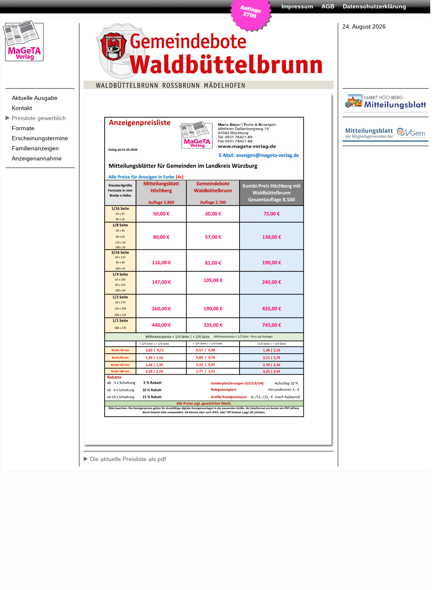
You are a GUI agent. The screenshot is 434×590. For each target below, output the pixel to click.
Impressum (297, 6)
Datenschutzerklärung (374, 6)
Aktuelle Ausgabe (35, 97)
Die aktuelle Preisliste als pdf (128, 459)
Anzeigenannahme (37, 158)
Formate (23, 128)
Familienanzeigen (35, 148)
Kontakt (22, 108)
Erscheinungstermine (40, 138)
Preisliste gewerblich (39, 118)
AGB (327, 6)
